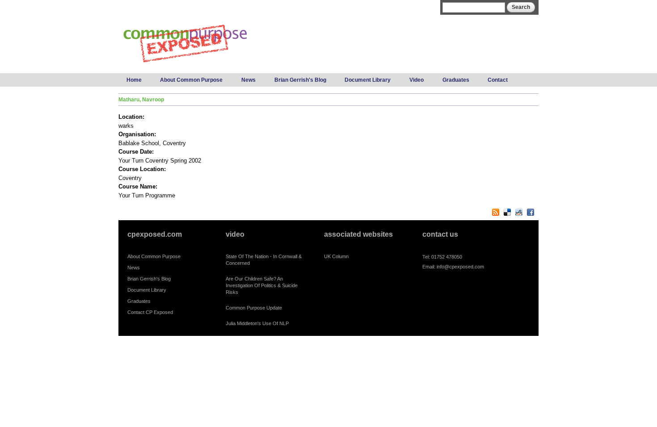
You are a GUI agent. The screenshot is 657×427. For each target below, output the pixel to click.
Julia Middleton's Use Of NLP (257, 323)
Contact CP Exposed (150, 312)
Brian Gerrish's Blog (300, 80)
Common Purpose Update (254, 307)
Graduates (455, 80)
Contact (498, 80)
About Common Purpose (191, 80)
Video (416, 80)
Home (134, 80)
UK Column (336, 256)
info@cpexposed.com (460, 266)
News (248, 80)
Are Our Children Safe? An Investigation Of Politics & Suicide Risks (262, 285)
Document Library (368, 80)
